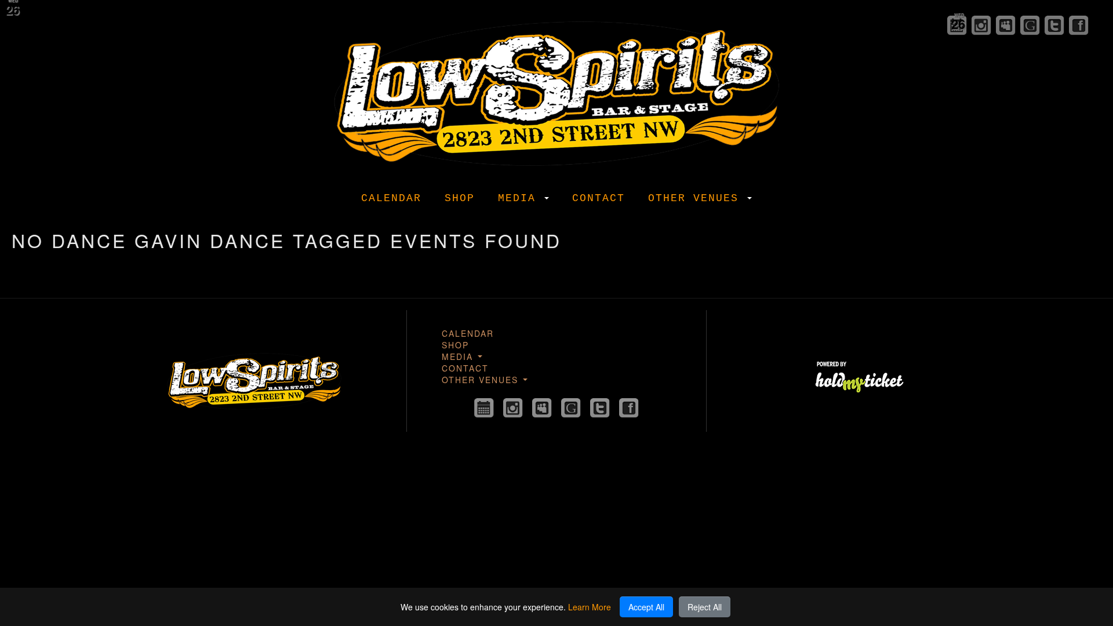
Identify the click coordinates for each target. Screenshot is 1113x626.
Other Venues (697, 198)
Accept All (646, 607)
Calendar (391, 198)
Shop (460, 198)
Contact (598, 198)
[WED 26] (484, 408)
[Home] (556, 91)
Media (520, 198)
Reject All (705, 607)
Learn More (589, 607)
